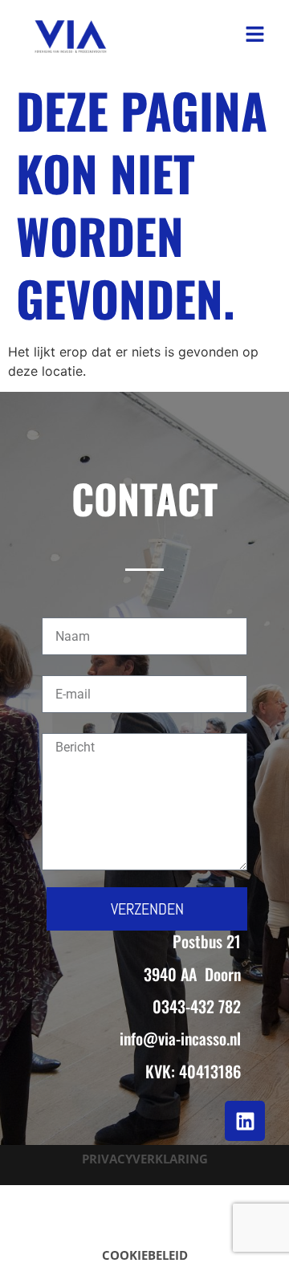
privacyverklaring (145, 1159)
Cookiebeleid (145, 1255)
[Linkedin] (245, 1121)
